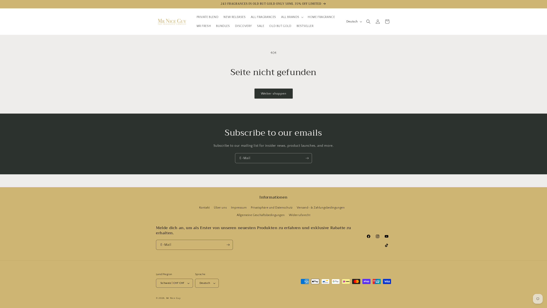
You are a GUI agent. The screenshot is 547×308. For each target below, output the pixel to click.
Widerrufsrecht (299, 215)
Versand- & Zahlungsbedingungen (321, 207)
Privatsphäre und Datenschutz (272, 207)
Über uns (220, 207)
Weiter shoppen (273, 93)
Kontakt (204, 207)
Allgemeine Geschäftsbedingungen (261, 215)
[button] (292, 17)
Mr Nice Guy (173, 298)
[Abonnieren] (307, 158)
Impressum (239, 207)
